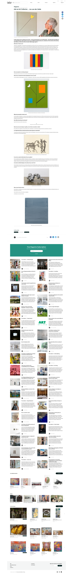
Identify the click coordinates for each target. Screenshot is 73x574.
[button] (62, 12)
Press (11, 566)
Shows (31, 2)
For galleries (33, 563)
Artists (38, 2)
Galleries (54, 2)
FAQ (10, 563)
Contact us (11, 567)
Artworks (46, 2)
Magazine (62, 2)
